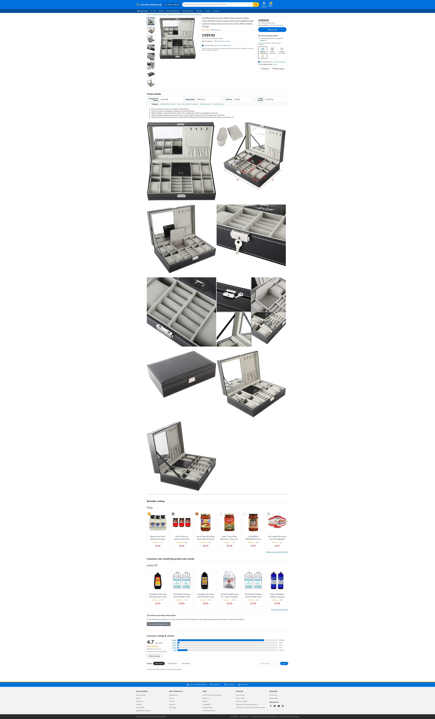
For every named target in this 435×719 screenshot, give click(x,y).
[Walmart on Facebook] (270, 706)
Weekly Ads (244, 684)
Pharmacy (199, 11)
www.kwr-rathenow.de (224, 45)
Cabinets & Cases (218, 104)
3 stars (174, 645)
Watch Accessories (196, 15)
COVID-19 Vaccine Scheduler (212, 695)
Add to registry (280, 68)
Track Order (230, 684)
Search (284, 663)
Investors (139, 704)
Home (148, 15)
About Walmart (141, 695)
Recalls (205, 701)
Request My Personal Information (246, 704)
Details (275, 64)
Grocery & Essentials (172, 11)
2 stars (174, 647)
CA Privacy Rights (241, 701)
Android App (273, 698)
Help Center (216, 684)
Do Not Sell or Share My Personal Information (250, 707)
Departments (144, 11)
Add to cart (272, 29)
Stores (171, 698)
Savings (161, 11)
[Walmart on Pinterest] (283, 706)
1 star (174, 650)
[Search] (256, 4)
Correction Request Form (159, 624)
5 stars (174, 640)
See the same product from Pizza (277, 552)
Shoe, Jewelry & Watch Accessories (178, 15)
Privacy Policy (240, 698)
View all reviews (154, 656)
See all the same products (279, 609)
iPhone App (273, 695)
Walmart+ (172, 704)
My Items (216, 11)
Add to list (265, 68)
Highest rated (172, 663)
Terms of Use (240, 695)
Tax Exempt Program (209, 710)
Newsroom (139, 701)
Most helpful (186, 663)
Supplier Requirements (143, 710)
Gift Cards (172, 707)
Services (153, 11)
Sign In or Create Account (198, 684)
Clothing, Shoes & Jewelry (159, 15)
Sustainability (140, 707)
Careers (207, 11)
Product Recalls (208, 707)
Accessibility (207, 704)
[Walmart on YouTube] (279, 706)
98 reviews (217, 30)
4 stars (174, 642)
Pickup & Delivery (187, 11)
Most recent (159, 663)
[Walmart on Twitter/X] (274, 706)
